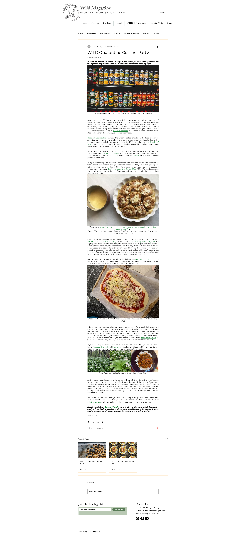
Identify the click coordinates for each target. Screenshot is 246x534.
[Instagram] (137, 518)
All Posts (80, 33)
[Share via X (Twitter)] (93, 422)
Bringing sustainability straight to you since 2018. (102, 12)
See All (166, 439)
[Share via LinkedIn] (98, 422)
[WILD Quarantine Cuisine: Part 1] (123, 450)
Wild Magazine (95, 9)
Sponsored (146, 33)
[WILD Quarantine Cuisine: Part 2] (92, 450)
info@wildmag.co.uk (147, 508)
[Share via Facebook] (88, 422)
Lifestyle (117, 33)
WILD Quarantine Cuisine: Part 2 (91, 462)
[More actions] (157, 47)
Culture (156, 33)
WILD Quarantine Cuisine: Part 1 (122, 462)
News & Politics (105, 33)
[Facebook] (142, 518)
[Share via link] (102, 422)
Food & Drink (91, 33)
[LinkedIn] (147, 518)
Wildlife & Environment (131, 33)
